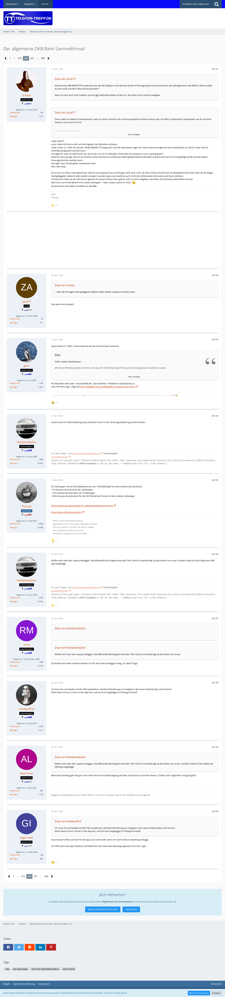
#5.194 (215, 415)
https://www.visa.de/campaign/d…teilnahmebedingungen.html (82, 505)
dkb (7, 969)
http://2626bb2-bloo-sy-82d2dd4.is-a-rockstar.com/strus (107, 386)
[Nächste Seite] (48, 58)
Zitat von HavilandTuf (68, 821)
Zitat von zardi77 (65, 79)
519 (19, 58)
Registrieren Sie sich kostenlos (117, 901)
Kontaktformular (59, 456)
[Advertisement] (162, 15)
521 (32, 58)
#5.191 (215, 68)
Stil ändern (216, 983)
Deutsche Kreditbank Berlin (45, 969)
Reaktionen (15, 112)
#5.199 (215, 747)
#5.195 (215, 480)
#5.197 (215, 618)
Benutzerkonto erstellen (102, 909)
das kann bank (20, 969)
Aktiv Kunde (69, 969)
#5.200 (215, 811)
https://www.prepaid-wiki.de (86, 453)
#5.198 (215, 682)
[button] (8, 947)
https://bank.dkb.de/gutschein (66, 512)
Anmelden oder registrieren (195, 3)
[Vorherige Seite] (5, 58)
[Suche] (216, 4)
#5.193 (215, 339)
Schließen (216, 993)
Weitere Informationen (199, 993)
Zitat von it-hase (65, 285)
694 (43, 58)
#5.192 (215, 275)
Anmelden (131, 909)
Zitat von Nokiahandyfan (70, 628)
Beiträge (13, 116)
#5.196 (215, 554)
